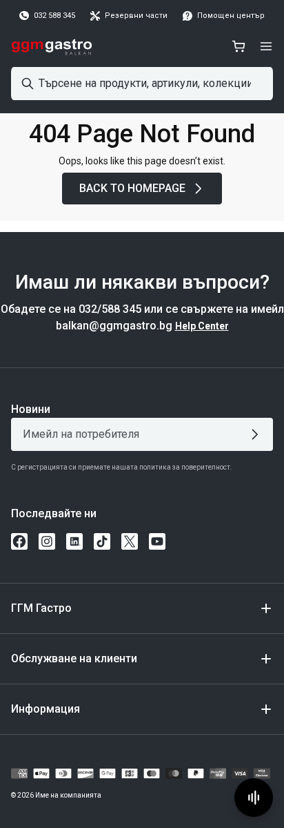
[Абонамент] (257, 434)
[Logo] (52, 46)
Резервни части (136, 15)
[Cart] (238, 46)
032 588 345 (54, 15)
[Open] (266, 46)
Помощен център (231, 15)
